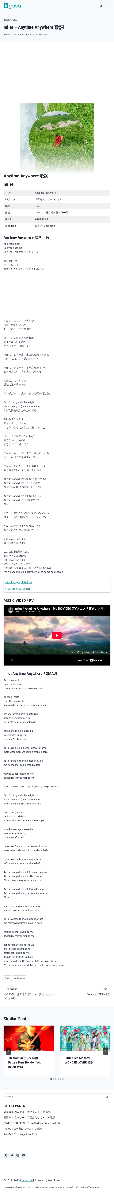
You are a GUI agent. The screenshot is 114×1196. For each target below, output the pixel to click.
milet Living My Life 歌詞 (18, 582)
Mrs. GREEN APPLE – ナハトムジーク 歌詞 (27, 1111)
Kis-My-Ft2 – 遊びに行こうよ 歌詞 (23, 1128)
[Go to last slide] (8, 1051)
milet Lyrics (19, 978)
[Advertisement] (57, 75)
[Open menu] (107, 6)
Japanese (42, 34)
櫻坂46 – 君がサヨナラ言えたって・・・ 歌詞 (29, 1117)
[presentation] (29, 1038)
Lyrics (34, 34)
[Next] (105, 1051)
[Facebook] (6, 1155)
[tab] (51, 1079)
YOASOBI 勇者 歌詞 (16, 588)
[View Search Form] (100, 6)
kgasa (8, 34)
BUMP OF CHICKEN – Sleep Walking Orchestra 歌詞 (32, 1123)
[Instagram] (17, 1155)
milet (8, 184)
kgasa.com (26, 1180)
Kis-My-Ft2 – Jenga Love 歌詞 (20, 1134)
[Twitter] (11, 1155)
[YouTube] (23, 1155)
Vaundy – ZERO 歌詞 (98, 992)
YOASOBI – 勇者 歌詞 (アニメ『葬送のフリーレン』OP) (29, 994)
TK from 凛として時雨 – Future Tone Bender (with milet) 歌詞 (25, 1062)
